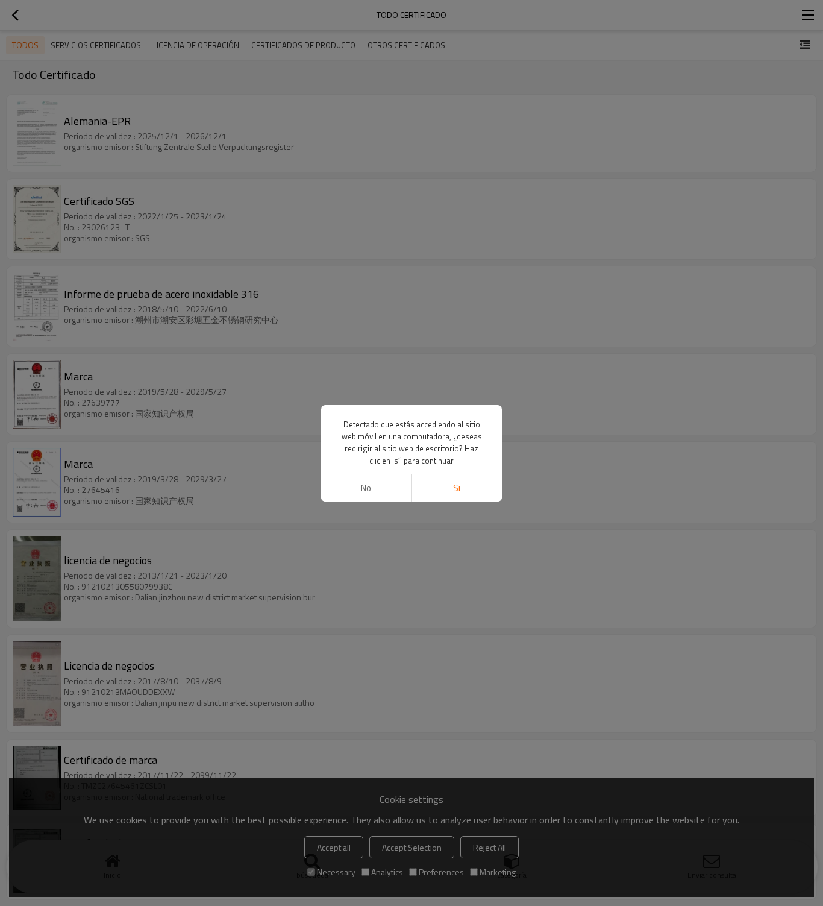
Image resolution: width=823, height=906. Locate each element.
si (456, 488)
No (366, 488)
